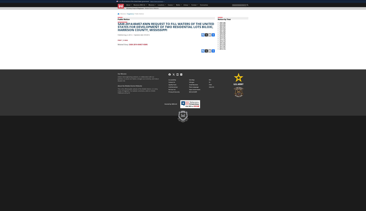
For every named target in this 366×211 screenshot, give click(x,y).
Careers (170, 5)
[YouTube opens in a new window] (178, 74)
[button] (157, 1)
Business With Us (140, 5)
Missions (152, 5)
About (128, 5)
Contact (194, 5)
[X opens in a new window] (174, 74)
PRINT (120, 40)
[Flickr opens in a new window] (181, 74)
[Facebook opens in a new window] (170, 74)
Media (178, 5)
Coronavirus (204, 5)
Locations (161, 5)
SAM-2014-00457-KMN (138, 44)
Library (185, 5)
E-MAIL (125, 40)
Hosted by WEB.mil (171, 104)
